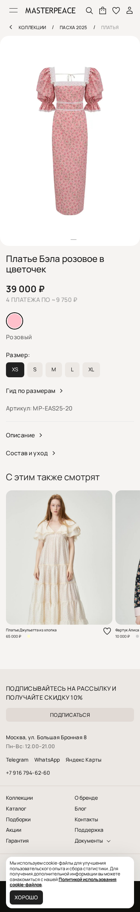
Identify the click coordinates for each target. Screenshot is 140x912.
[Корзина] (102, 10)
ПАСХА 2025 (73, 27)
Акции (13, 830)
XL (91, 369)
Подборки (18, 819)
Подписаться (70, 714)
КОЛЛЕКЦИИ (32, 27)
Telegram (17, 759)
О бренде (86, 797)
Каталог (16, 808)
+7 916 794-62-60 (28, 772)
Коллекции (19, 797)
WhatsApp (47, 759)
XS (15, 369)
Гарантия (17, 840)
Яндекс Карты (84, 759)
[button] (67, 239)
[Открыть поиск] (89, 10)
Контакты (86, 819)
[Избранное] (116, 10)
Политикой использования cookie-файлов (63, 882)
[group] (70, 141)
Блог (81, 808)
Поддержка (89, 830)
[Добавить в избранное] (107, 631)
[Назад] (10, 26)
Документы (89, 840)
